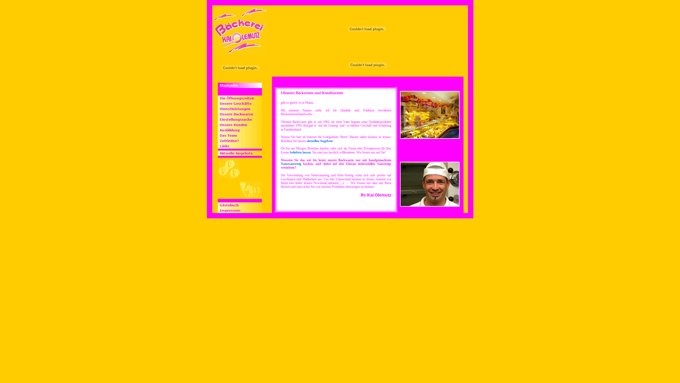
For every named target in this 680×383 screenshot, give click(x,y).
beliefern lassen (300, 152)
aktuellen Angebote (320, 141)
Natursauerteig (291, 164)
